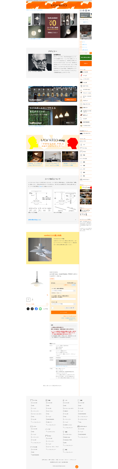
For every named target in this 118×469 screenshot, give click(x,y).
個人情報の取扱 (65, 462)
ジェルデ (85, 118)
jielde (65, 442)
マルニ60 (85, 82)
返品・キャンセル (59, 459)
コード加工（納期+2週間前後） (58, 288)
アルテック (85, 100)
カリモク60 (85, 72)
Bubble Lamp (67, 437)
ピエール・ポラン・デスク (53, 446)
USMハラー (85, 107)
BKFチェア (85, 115)
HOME (27, 9)
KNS (33, 405)
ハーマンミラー (86, 79)
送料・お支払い (52, 459)
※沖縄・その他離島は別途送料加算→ (68, 318)
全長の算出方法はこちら (34, 219)
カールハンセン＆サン (37, 413)
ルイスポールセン (86, 89)
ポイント (66, 459)
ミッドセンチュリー (36, 422)
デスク (84, 151)
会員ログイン (85, 22)
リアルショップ (73, 459)
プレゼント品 (54, 302)
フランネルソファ (86, 133)
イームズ (85, 75)
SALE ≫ (86, 63)
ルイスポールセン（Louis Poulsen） (36, 9)
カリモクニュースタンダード (87, 111)
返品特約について (72, 319)
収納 (84, 155)
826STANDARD (86, 122)
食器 (84, 165)
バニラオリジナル (86, 125)
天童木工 (66, 411)
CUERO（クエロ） (68, 424)
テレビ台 (85, 158)
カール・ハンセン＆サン (87, 97)
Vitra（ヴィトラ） (86, 104)
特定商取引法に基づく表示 (55, 462)
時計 (66, 449)
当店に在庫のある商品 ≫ (86, 57)
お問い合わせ (44, 459)
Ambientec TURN (68, 439)
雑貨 (84, 162)
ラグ (84, 169)
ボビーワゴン (50, 411)
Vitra (33, 416)
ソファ (84, 141)
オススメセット (86, 179)
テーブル (85, 148)
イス (84, 144)
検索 (91, 53)
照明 (84, 172)
